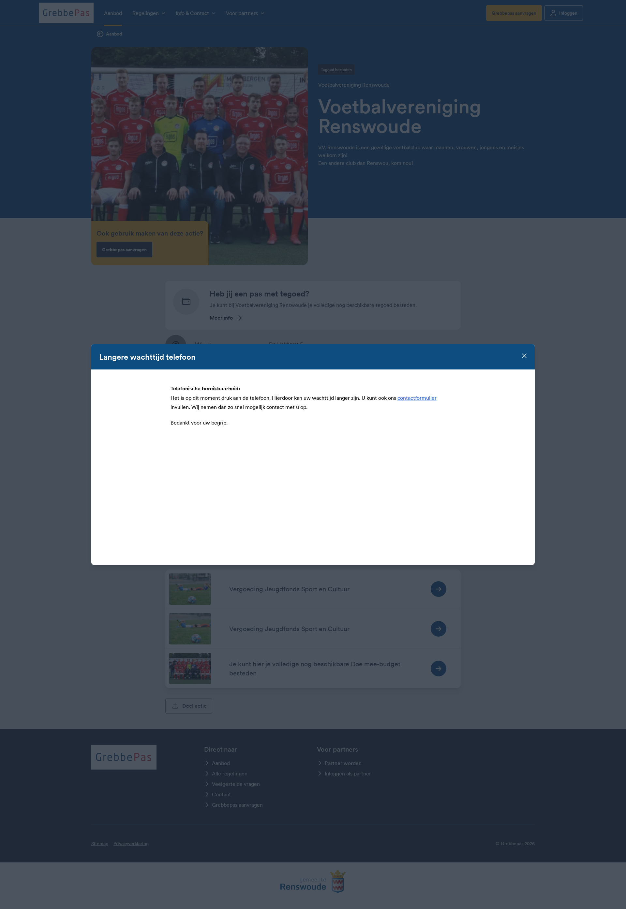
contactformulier (417, 398)
